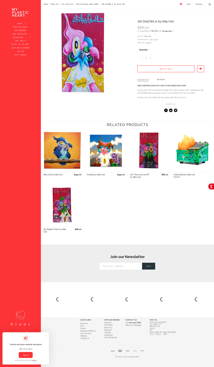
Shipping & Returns (88, 331)
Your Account (85, 333)
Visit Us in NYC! (20, 44)
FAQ (82, 326)
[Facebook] (16, 324)
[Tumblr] (29, 324)
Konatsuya (108, 335)
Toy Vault (20, 41)
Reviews (161, 79)
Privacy (83, 328)
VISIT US (153, 320)
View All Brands (110, 337)
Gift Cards (20, 55)
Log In (20, 51)
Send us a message (133, 325)
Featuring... (20, 37)
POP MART (108, 325)
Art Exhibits (20, 34)
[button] (170, 31)
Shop (20, 24)
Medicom (108, 330)
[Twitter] (20, 324)
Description (143, 79)
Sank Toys (108, 328)
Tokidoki (107, 333)
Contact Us (84, 338)
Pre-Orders (20, 30)
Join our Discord (20, 48)
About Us (84, 323)
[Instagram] (12, 324)
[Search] (210, 4)
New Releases (20, 27)
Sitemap (83, 336)
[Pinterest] (25, 324)
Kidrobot (107, 323)
